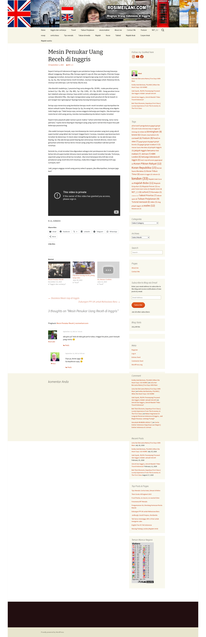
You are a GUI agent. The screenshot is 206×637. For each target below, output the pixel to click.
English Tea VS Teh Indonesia (142, 525)
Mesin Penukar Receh (55, 279)
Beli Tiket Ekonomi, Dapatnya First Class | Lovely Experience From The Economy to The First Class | (146, 411)
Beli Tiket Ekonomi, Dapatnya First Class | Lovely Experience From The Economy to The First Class (146, 105)
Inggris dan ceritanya (58, 30)
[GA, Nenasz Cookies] (108, 270)
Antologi (135, 132)
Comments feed (137, 361)
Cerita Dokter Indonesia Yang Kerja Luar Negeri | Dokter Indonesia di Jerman (146, 424)
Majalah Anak (130, 35)
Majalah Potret (149, 186)
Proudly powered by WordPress (52, 632)
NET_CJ (155, 30)
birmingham (154, 131)
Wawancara (136, 209)
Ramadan (156, 192)
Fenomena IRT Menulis (139, 502)
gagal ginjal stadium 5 (150, 144)
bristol (136, 135)
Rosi (54, 363)
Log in (134, 353)
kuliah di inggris (146, 174)
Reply (67, 345)
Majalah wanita (46, 41)
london (140, 178)
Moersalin (51, 342)
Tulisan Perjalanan (87, 30)
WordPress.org (137, 365)
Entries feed (136, 357)
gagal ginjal (144, 142)
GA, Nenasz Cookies (104, 279)
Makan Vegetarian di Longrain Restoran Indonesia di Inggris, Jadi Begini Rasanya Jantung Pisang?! (147, 416)
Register (135, 350)
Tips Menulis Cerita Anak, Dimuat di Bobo (146, 490)
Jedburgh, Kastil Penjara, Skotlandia (144, 515)
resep (43, 35)
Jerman (146, 153)
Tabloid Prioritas (148, 195)
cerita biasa (54, 35)
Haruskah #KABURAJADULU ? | (142, 422)
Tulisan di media (84, 35)
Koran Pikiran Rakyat (147, 163)
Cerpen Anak (145, 35)
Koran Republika (144, 167)
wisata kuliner (104, 30)
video (153, 202)
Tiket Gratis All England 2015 (142, 494)
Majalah (98, 35)
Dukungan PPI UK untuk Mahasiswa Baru (99, 301)
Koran (108, 35)
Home (43, 30)
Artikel (143, 132)
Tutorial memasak (141, 202)
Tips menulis (68, 35)
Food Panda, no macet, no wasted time (145, 498)
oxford (146, 192)
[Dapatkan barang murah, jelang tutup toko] (84, 268)
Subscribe (138, 305)
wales (149, 205)
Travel (73, 30)
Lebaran (156, 174)
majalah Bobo (144, 183)
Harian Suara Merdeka (141, 147)
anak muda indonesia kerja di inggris (147, 129)
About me (118, 30)
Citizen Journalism (150, 135)
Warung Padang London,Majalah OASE (145, 529)
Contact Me (131, 30)
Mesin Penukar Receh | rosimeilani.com (72, 323)
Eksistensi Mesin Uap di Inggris (63, 298)
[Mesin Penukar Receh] (59, 270)
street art (135, 195)
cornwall (137, 138)
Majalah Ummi (156, 189)
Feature (144, 30)
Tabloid (118, 35)
